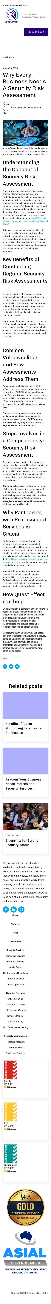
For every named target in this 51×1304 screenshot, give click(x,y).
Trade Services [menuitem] (15, 1047)
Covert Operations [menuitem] (15, 984)
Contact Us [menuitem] (15, 941)
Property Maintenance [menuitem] (15, 1036)
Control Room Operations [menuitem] (15, 973)
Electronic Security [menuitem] (15, 961)
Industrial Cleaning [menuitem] (15, 1004)
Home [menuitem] (15, 915)
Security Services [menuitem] (15, 950)
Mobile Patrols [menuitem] (15, 967)
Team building (12, 835)
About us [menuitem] (15, 924)
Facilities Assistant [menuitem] (15, 1042)
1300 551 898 (36, 31)
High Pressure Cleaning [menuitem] (15, 1010)
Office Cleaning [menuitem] (15, 999)
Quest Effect (20, 108)
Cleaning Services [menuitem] (15, 993)
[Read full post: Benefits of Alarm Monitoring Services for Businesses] (25, 705)
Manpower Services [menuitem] (15, 956)
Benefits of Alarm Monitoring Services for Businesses (23, 728)
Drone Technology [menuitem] (15, 979)
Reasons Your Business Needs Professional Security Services (23, 783)
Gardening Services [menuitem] (15, 1053)
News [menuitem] (15, 933)
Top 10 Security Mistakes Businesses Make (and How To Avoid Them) (25, 221)
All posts (9, 57)
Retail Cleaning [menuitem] (15, 1021)
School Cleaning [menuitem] (15, 1016)
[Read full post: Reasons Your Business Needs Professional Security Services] (25, 761)
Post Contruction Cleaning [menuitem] (15, 1027)
